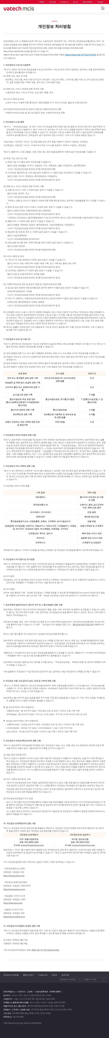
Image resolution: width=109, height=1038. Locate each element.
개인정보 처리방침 (11, 975)
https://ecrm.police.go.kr (14, 917)
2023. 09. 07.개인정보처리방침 (45, 950)
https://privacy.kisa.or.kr (13, 875)
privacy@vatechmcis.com (32, 845)
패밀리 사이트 (94, 979)
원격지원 (65, 975)
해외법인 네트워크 (70, 979)
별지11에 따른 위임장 (82, 624)
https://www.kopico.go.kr (14, 889)
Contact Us (43, 975)
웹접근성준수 (28, 975)
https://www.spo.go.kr (13, 903)
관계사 (54, 975)
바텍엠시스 (19, 8)
